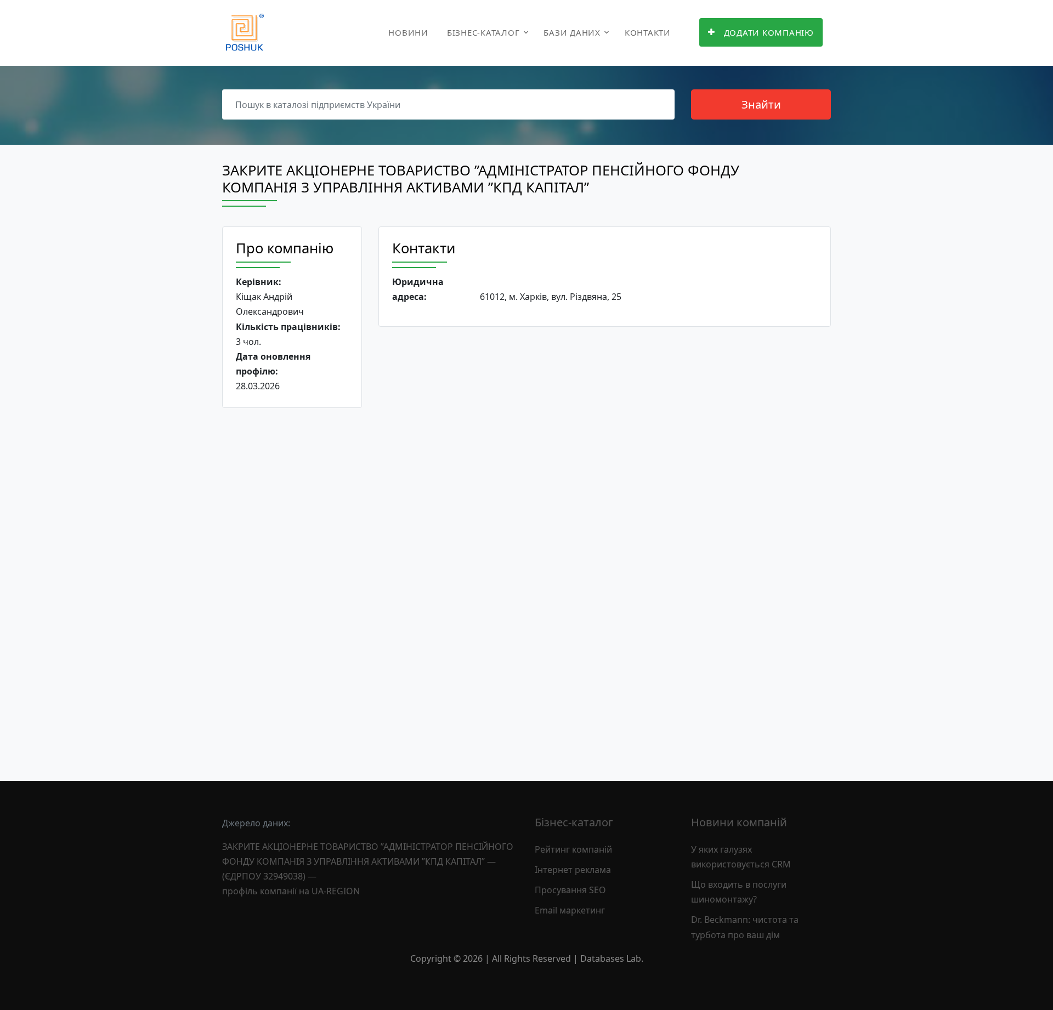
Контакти (648, 32)
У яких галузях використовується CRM (741, 856)
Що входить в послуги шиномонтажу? (738, 891)
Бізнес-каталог (483, 32)
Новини (408, 32)
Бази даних (572, 32)
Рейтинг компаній (573, 849)
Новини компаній (739, 822)
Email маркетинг (570, 910)
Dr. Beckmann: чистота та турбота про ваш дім (745, 926)
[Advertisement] (292, 585)
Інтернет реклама (573, 870)
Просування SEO (570, 890)
